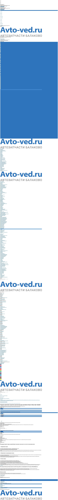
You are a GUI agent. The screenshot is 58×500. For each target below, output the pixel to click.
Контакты (1, 138)
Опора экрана (1, 242)
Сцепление (1, 121)
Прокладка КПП (2, 117)
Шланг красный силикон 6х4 (3, 161)
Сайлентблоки (1, 119)
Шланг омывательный (2, 126)
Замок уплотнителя (2, 55)
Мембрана (1, 61)
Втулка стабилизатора (2, 108)
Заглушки (1, 102)
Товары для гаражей (2, 158)
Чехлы (1, 262)
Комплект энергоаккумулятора (3, 70)
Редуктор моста (2, 118)
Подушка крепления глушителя (3, 45)
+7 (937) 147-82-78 (2, 362)
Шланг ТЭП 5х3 (2, 132)
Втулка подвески (2, 246)
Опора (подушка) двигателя (3, 53)
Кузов (1, 104)
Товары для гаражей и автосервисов (4, 74)
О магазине (1, 276)
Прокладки (1, 113)
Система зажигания (2, 192)
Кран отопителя (2, 202)
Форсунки (1, 193)
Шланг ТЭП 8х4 (2, 166)
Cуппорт (1, 248)
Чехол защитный (2, 72)
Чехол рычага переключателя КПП (4, 124)
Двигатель (1, 100)
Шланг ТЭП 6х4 (2, 165)
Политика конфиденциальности (3, 137)
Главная (1, 134)
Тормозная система (2, 157)
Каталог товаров (2, 94)
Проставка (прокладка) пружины (4, 111)
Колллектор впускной (2, 256)
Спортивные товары (2, 159)
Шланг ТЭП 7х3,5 (2, 133)
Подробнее (1, 465)
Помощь (1, 167)
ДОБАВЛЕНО (1, 431)
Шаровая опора (2, 59)
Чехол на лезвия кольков (3, 160)
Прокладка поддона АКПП (3, 255)
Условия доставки (2, 136)
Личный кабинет (2, 363)
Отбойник (1, 110)
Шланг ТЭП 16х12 (2, 164)
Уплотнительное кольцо (3, 116)
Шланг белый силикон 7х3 (3, 129)
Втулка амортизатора (2, 199)
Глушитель (1, 95)
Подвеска (1, 106)
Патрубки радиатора (2, 196)
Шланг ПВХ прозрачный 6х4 (3, 130)
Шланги (1, 128)
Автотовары (1, 149)
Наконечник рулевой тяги (3, 48)
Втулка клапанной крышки (3, 103)
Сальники (1, 156)
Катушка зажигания (2, 96)
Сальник (1, 67)
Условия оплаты (2, 91)
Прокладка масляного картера (3, 115)
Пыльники (1, 99)
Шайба (1, 127)
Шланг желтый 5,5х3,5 (2, 269)
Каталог (1, 484)
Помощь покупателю (2, 90)
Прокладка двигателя (2, 63)
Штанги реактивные (2, 109)
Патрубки (1, 105)
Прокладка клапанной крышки (3, 64)
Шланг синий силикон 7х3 (3, 131)
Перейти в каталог (2, 6)
